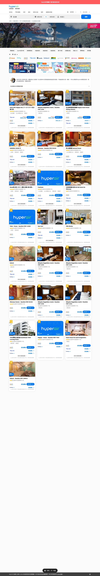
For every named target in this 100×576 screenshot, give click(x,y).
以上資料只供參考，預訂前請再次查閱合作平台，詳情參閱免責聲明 (22, 127)
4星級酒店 (45, 50)
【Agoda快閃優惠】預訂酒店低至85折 (50, 2)
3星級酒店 (52, 50)
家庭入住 (75, 50)
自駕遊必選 (67, 50)
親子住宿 (60, 50)
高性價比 (89, 50)
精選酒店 (12, 50)
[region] (50, 50)
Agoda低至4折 (20, 50)
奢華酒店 (82, 50)
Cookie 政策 (59, 574)
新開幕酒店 (29, 50)
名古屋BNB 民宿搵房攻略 (16, 86)
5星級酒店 (37, 50)
